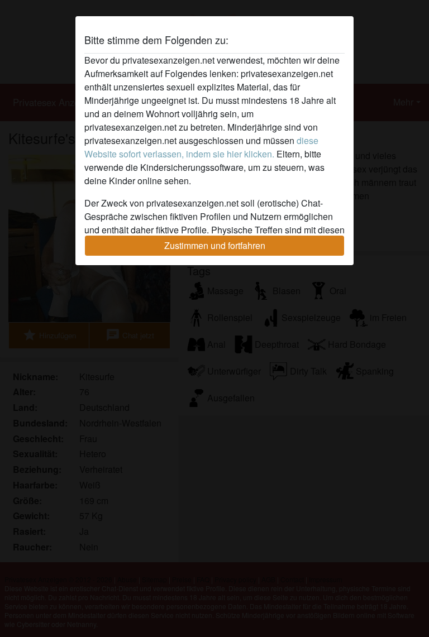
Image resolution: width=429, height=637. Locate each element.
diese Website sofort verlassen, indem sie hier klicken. (201, 147)
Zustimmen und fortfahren (214, 245)
